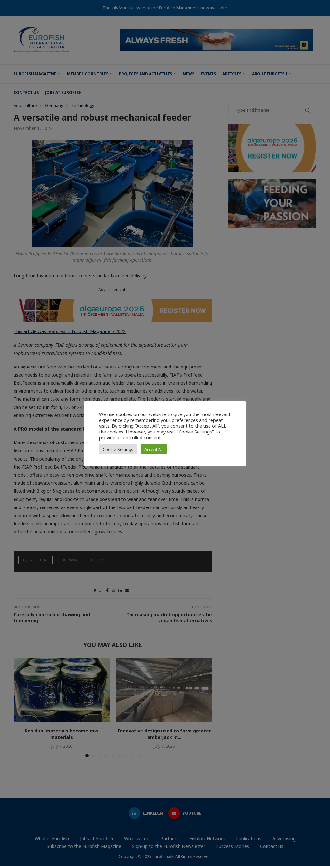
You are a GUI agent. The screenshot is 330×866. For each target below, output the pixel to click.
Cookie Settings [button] (118, 449)
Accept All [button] (153, 449)
